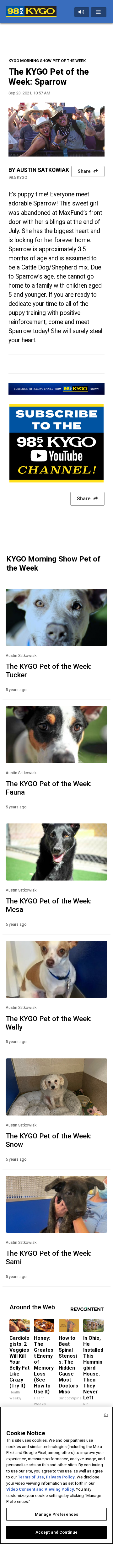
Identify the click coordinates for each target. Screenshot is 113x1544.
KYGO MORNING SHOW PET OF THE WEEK (47, 60)
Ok (106, 1415)
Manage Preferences (56, 1514)
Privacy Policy (60, 1477)
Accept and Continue (56, 1532)
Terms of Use (31, 1477)
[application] (56, 130)
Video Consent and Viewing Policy (40, 1489)
